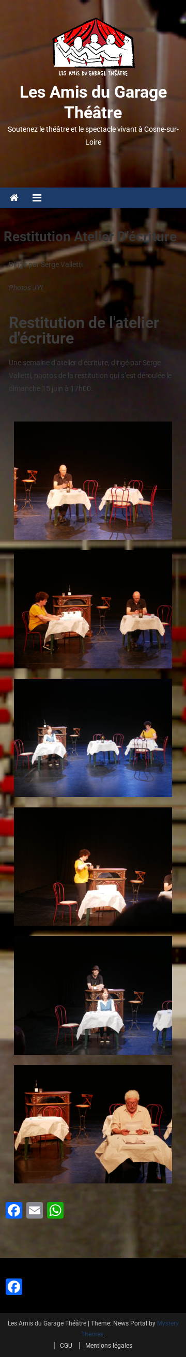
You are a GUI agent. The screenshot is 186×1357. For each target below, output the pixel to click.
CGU (66, 1345)
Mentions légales (108, 1345)
